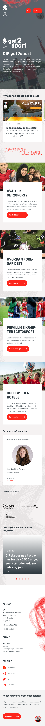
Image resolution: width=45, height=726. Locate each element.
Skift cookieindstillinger (11, 651)
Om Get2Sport (14, 215)
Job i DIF (5, 646)
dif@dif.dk (6, 620)
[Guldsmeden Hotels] (30, 506)
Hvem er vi (6, 643)
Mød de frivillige (15, 349)
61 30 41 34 (10, 478)
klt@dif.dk (10, 481)
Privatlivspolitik (8, 629)
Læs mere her (14, 283)
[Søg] (28, 10)
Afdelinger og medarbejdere (13, 649)
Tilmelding (8, 716)
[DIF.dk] (5, 10)
